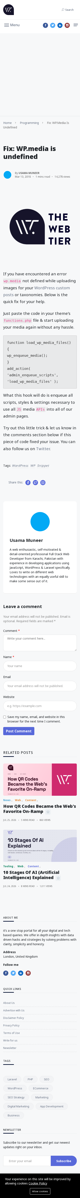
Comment (10, 631)
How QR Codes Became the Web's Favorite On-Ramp (39, 808)
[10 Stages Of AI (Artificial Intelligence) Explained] (40, 846)
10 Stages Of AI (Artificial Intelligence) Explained (31, 874)
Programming (29, 123)
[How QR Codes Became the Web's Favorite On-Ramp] (40, 780)
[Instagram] (67, 25)
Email (7, 677)
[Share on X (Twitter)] (35, 482)
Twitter (43, 448)
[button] (12, 25)
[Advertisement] (40, 73)
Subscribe (63, 1161)
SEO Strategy (16, 1097)
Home (7, 123)
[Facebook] (45, 25)
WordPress (20, 465)
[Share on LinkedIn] (42, 482)
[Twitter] (52, 25)
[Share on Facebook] (28, 482)
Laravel (12, 1079)
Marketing (41, 1097)
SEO (46, 1079)
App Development (51, 1106)
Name (8, 657)
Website (9, 697)
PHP (30, 1079)
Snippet (43, 465)
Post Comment (19, 731)
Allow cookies (40, 1191)
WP (32, 465)
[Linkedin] (60, 25)
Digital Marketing (18, 1106)
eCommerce (40, 1088)
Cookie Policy (38, 1183)
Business (14, 1115)
